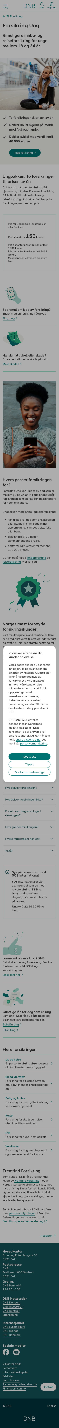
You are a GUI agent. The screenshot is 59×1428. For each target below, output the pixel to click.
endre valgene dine (28, 739)
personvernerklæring (33, 743)
